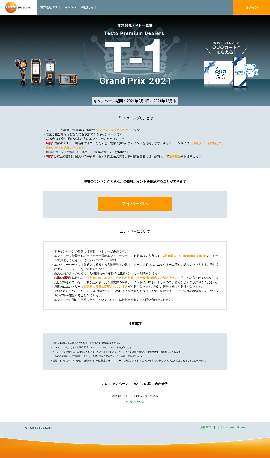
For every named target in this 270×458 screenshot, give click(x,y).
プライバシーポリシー (231, 427)
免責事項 (205, 427)
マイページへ (135, 203)
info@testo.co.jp (194, 256)
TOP (261, 429)
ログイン (251, 7)
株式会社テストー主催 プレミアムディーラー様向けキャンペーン (18, 7)
